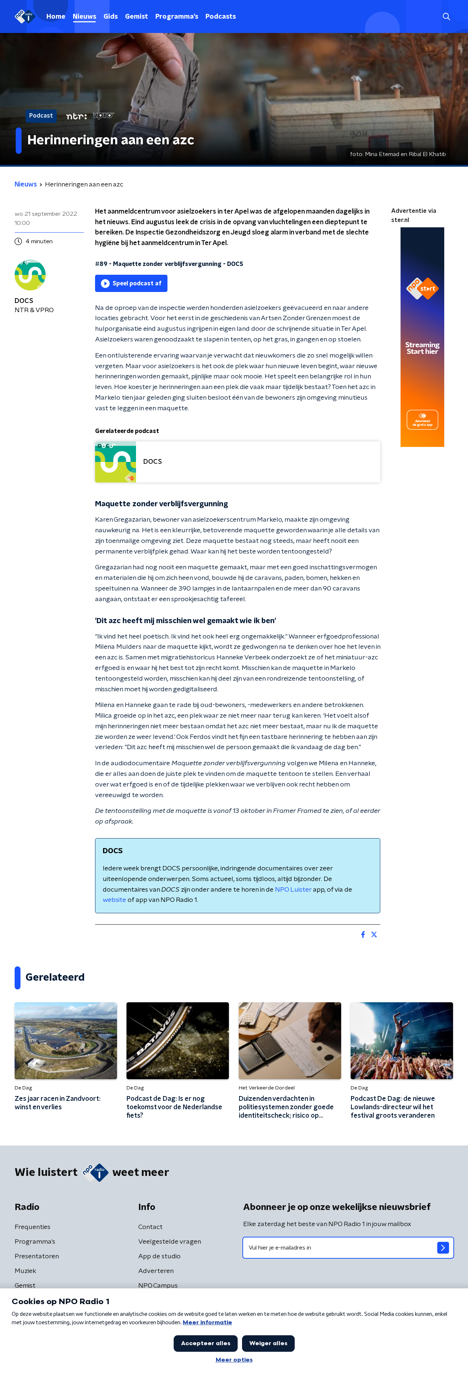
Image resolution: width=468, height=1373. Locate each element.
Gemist (136, 17)
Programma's (176, 17)
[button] (446, 16)
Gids (110, 17)
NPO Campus (158, 1286)
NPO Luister (293, 890)
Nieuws (84, 17)
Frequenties (32, 1227)
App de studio (159, 1256)
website (114, 900)
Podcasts (220, 17)
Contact (150, 1227)
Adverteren (156, 1271)
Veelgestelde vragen (169, 1242)
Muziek (25, 1271)
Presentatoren (37, 1256)
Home (55, 17)
